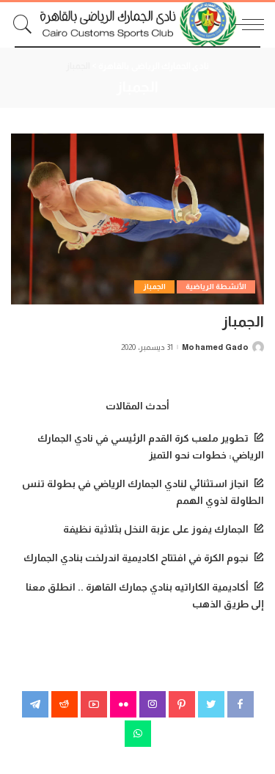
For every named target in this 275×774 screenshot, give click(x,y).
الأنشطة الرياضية (216, 286)
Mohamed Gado (215, 347)
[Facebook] (240, 704)
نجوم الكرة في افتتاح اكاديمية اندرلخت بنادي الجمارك (136, 557)
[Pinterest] (182, 704)
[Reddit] (64, 704)
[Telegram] (35, 704)
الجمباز (154, 286)
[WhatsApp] (138, 733)
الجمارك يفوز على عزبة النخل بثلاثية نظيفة (156, 529)
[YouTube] (94, 704)
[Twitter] (211, 704)
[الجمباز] (137, 219)
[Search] (26, 24)
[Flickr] (123, 704)
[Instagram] (152, 704)
